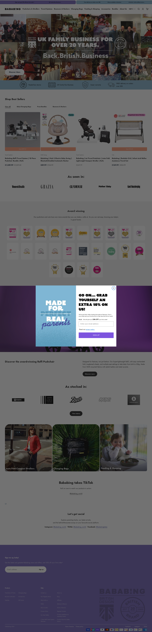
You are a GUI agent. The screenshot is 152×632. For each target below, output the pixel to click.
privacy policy (90, 329)
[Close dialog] (113, 288)
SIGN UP (96, 335)
